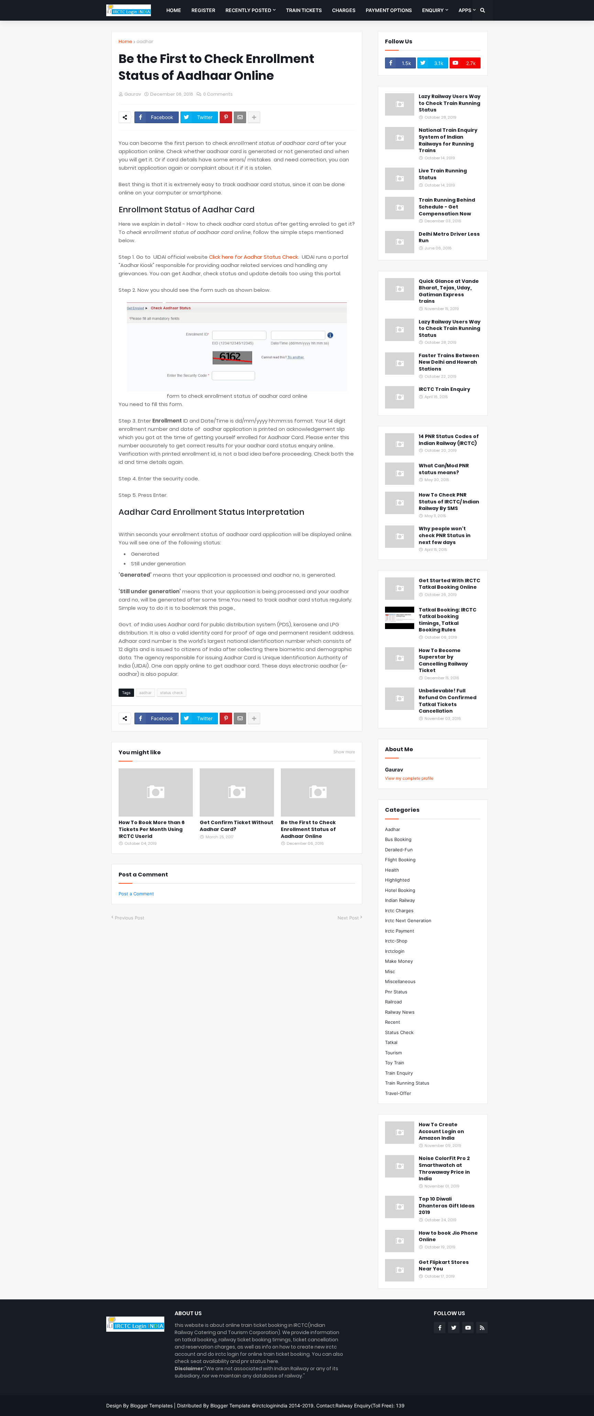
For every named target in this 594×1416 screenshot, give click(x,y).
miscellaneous (400, 981)
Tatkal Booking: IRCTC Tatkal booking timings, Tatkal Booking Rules (447, 620)
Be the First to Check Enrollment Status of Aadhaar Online (308, 829)
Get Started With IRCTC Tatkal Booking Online (449, 584)
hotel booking (400, 890)
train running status (407, 1083)
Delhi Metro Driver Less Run (449, 237)
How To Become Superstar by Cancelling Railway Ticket (443, 660)
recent (392, 1022)
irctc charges (399, 910)
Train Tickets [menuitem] (304, 10)
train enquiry (399, 1073)
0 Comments (218, 94)
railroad (393, 1001)
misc (390, 971)
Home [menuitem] (173, 10)
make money (399, 961)
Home (125, 41)
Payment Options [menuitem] (389, 10)
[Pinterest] (226, 117)
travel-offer (398, 1093)
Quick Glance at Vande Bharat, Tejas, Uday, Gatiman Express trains (449, 291)
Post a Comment (136, 893)
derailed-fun (399, 849)
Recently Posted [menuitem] (248, 10)
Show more (344, 751)
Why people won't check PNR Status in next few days (445, 535)
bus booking (398, 839)
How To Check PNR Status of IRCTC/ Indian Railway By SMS (449, 502)
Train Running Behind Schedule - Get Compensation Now (447, 207)
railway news (400, 1012)
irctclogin (395, 951)
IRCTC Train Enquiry (444, 389)
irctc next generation (408, 920)
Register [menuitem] (203, 10)
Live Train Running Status (443, 174)
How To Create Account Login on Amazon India (441, 1131)
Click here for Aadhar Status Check (253, 256)
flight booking (400, 859)
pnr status (396, 991)
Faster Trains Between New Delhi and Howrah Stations (449, 362)
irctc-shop (396, 941)
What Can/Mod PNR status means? (444, 469)
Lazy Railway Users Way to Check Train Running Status (450, 103)
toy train (394, 1062)
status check (171, 692)
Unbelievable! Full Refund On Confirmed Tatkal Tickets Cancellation (447, 701)
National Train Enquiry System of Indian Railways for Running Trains (448, 140)
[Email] (240, 117)
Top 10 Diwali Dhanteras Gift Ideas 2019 (447, 1206)
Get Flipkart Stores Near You (444, 1266)
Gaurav (394, 769)
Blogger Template (230, 1405)
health (392, 870)
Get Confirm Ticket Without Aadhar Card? (236, 826)
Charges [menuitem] (343, 10)
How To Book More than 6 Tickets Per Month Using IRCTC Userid (152, 829)
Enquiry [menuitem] (433, 10)
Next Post (348, 917)
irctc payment (399, 931)
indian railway (400, 900)
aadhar (144, 41)
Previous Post (129, 917)
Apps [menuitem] (465, 10)
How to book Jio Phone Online (448, 1236)
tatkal (391, 1042)
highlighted (397, 880)
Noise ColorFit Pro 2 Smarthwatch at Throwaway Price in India (444, 1168)
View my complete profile (409, 778)
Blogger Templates (151, 1405)
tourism (393, 1052)
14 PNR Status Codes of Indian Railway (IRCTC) (449, 440)
